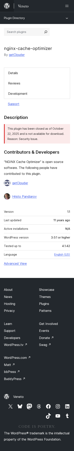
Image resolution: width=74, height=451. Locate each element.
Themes (45, 297)
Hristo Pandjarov (24, 196)
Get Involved (48, 324)
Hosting (9, 304)
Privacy (9, 311)
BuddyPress (14, 379)
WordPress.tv (15, 345)
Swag (45, 345)
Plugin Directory (14, 18)
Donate (46, 338)
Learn (8, 324)
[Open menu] (67, 6)
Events (44, 331)
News (8, 297)
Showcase (46, 290)
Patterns (45, 311)
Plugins (44, 304)
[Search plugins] (46, 32)
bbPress (12, 372)
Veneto (18, 397)
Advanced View (15, 263)
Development (17, 94)
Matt (9, 365)
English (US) (62, 254)
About (8, 290)
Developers (12, 338)
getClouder (17, 55)
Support (13, 104)
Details (13, 73)
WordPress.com (17, 358)
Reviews (14, 83)
